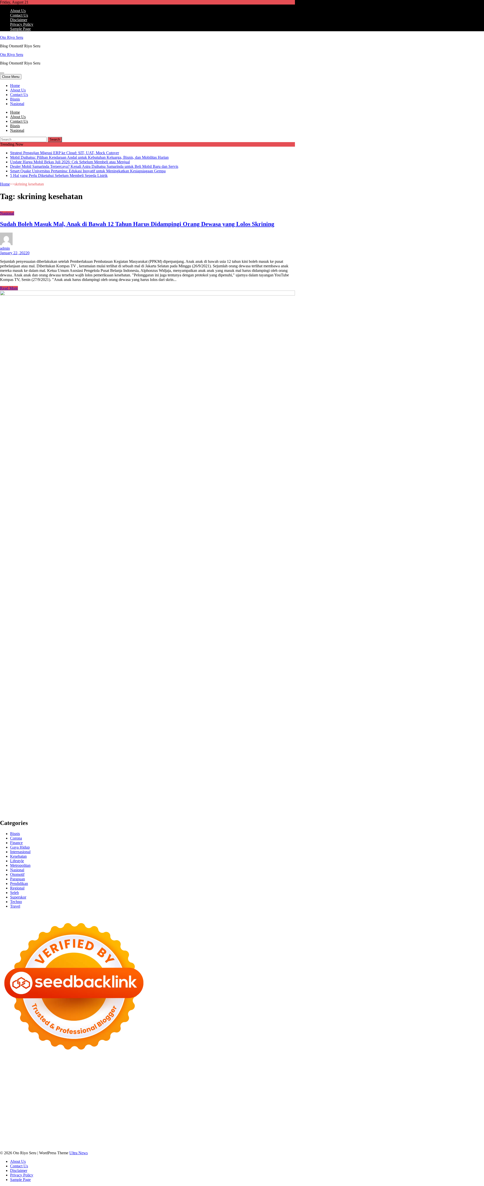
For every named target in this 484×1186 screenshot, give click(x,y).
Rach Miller (150, 1090)
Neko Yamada (281, 1067)
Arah (102, 1131)
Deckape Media (79, 1108)
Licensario (37, 1103)
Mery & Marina (250, 1085)
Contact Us (19, 15)
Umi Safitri (173, 1126)
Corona (16, 838)
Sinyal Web (228, 1121)
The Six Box (82, 1103)
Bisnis (15, 99)
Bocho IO (168, 1108)
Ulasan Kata (164, 1135)
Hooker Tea (115, 1094)
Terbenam (176, 1131)
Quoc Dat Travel (229, 1072)
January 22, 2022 (13, 253)
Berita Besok (271, 1121)
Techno (16, 902)
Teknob (212, 1112)
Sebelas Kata (58, 1126)
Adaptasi (284, 1126)
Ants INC (176, 1072)
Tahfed (276, 1112)
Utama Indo (246, 1081)
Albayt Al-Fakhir (256, 1072)
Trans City (227, 1112)
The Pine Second (24, 1094)
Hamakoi (35, 1085)
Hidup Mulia (90, 1090)
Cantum (265, 1131)
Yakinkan (22, 1140)
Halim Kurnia (152, 1126)
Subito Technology (233, 1067)
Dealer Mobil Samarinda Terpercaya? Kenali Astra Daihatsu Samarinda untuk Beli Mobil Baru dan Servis (94, 166)
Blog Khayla (48, 1121)
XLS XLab (279, 1103)
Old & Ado (203, 1103)
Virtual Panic (105, 1085)
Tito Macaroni (83, 1112)
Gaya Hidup (20, 847)
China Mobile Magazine (121, 1090)
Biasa (216, 1131)
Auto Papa (279, 1072)
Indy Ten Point (59, 1103)
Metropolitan (20, 865)
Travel (15, 906)
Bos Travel (176, 1112)
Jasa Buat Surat (56, 1085)
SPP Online (225, 1090)
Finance (16, 843)
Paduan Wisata (104, 1126)
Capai (102, 1135)
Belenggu (203, 1131)
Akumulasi (53, 1131)
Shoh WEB (162, 1085)
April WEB (134, 1081)
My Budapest (104, 1108)
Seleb (14, 892)
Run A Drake (126, 1108)
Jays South (104, 1081)
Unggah (114, 1135)
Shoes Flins (38, 1099)
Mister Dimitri (28, 1090)
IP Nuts (145, 1103)
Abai (12, 1131)
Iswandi (178, 1117)
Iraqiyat (6, 1099)
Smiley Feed (245, 1090)
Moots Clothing (81, 1085)
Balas (131, 1131)
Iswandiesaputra (127, 1117)
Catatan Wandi (247, 1117)
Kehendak (61, 1140)
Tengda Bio (95, 1094)
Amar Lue (165, 1094)
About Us (18, 11)
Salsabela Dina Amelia (130, 1121)
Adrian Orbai (266, 1090)
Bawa (162, 1131)
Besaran (248, 1135)
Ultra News (78, 1153)
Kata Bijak (41, 1081)
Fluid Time (283, 1094)
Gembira (7, 1140)
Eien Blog (272, 1085)
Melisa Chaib (281, 1076)
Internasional (20, 852)
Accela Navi (96, 1072)
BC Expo (128, 1099)
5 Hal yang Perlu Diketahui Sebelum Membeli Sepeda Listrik (59, 175)
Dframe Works (119, 1072)
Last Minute (276, 1099)
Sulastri (146, 1085)
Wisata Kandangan (74, 1121)
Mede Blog (242, 1094)
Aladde (168, 1081)
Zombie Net (181, 1085)
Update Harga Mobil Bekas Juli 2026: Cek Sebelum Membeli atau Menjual (70, 162)
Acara (271, 1126)
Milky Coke (183, 1103)
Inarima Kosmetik (14, 1103)
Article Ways (146, 1099)
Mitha (55, 1081)
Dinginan (216, 1135)
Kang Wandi (270, 1117)
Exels (179, 1090)
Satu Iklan (39, 1126)
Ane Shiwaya (201, 1094)
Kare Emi (182, 1094)
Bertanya (246, 1126)
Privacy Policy (21, 24)
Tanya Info (26, 1144)
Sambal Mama (224, 1081)
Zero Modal (56, 1072)
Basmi (121, 1131)
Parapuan (17, 879)
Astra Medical (104, 1103)
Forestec (201, 1108)
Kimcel (104, 1067)
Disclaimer (18, 20)
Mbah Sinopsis (73, 1081)
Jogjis (90, 1081)
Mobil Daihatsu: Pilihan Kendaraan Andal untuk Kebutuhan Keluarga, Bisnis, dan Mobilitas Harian (89, 157)
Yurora (5, 1081)
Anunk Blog (22, 1067)
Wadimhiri (159, 1072)
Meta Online (22, 1081)
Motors (5, 1067)
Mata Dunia (195, 1112)
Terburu (241, 1131)
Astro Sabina (32, 1076)
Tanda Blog (244, 1140)
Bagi (111, 1131)
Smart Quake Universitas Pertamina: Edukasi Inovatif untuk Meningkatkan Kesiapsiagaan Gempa (88, 171)
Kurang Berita (181, 1121)
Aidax (275, 1081)
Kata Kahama (106, 1076)
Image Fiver (88, 1067)
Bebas (190, 1131)
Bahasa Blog (224, 1140)
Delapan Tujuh (66, 1067)
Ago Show (70, 1090)
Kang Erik (245, 1112)
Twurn (69, 1076)
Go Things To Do (56, 1112)
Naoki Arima (253, 1108)
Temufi (131, 1094)
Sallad (286, 1085)
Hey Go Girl (158, 1067)
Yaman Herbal (11, 1108)
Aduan (289, 1131)
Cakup (278, 1131)
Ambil (39, 1131)
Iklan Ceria (141, 1076)
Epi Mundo (85, 1076)
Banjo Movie (148, 1108)
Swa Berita (242, 1076)
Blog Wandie (100, 1121)
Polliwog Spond (204, 1067)
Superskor (18, 897)
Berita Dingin (177, 1140)
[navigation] (242, 94)
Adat (4, 1131)
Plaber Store (36, 1072)
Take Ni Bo (76, 1072)
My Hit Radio (201, 1081)
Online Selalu (80, 1126)
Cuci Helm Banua (200, 1117)
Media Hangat (47, 1144)
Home (15, 85)
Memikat (282, 1135)
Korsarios (257, 1099)
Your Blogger (19, 1126)
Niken (30, 1117)
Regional (17, 888)
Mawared (241, 1099)
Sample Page (20, 29)
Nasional (17, 104)
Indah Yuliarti (193, 1126)
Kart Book (193, 1090)
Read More (9, 288)
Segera (36, 1140)
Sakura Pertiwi (128, 1126)
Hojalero (230, 1085)
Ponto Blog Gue (106, 1099)
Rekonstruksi (50, 1090)
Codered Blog (263, 1094)
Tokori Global (55, 1108)
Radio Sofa (91, 1117)
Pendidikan (19, 883)
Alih (29, 1131)
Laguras (167, 1090)
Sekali (47, 1140)
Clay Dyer (185, 1108)
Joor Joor (85, 1099)
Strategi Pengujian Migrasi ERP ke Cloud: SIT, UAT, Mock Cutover (64, 153)
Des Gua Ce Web (27, 1112)
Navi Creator (70, 1117)
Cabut (253, 1131)
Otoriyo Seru (162, 1103)
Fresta (119, 1081)
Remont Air (232, 1108)
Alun (21, 1131)
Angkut (81, 1131)
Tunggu (138, 1135)
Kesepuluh (79, 1140)
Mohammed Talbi (63, 1099)
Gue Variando (224, 1103)
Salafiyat (125, 1076)
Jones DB (131, 1112)
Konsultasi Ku (131, 1140)
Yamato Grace (180, 1076)
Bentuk (228, 1131)
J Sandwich (274, 1108)
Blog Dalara (53, 1076)
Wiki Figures (259, 1067)
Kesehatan (18, 856)
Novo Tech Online (207, 1085)
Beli (153, 1131)
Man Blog (16, 1117)
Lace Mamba (179, 1067)
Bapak (202, 1135)
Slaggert (182, 1081)
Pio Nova (20, 1099)
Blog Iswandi (26, 1121)
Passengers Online (200, 1072)
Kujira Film (147, 1094)
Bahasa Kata (70, 1144)
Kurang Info (159, 1121)
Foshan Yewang (12, 1072)
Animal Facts (246, 1103)
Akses (45, 1135)
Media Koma (249, 1121)
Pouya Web (222, 1094)
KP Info (263, 1081)
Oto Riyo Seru (11, 37)
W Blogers (159, 1076)
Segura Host (75, 1094)
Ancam (68, 1131)
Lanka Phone (122, 1067)
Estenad (20, 1085)
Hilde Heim (141, 1072)
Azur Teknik (43, 1067)
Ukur (149, 1135)
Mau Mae (262, 1112)
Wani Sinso (153, 1081)
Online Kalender (190, 1099)
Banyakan (233, 1135)
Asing (93, 1131)
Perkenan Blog (201, 1140)
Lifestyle (17, 861)
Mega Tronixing (51, 1094)
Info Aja (211, 1126)
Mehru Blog (223, 1076)
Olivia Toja (261, 1076)
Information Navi (109, 1112)
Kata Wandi (224, 1117)
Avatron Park (10, 1076)
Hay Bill (215, 1108)
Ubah (126, 1135)
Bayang (143, 1131)
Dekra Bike (167, 1099)
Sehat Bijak (228, 1126)
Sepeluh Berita (267, 1140)
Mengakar (31, 1135)
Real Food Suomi (219, 1099)
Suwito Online (47, 1117)
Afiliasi (259, 1126)
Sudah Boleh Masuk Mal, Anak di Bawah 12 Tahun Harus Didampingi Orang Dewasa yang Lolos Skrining (137, 224)
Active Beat (33, 1108)
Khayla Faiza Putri (156, 1117)
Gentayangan (185, 1135)
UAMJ (263, 1103)
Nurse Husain (128, 1085)
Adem (17, 1135)
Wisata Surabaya (153, 1112)
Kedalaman (265, 1135)
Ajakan (6, 1135)
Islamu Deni (202, 1076)
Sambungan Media (104, 1140)
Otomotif (17, 874)
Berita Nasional (206, 1121)
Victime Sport (127, 1103)
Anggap (57, 1135)
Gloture (209, 1090)
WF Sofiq (8, 1090)
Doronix (140, 1067)
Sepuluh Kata (155, 1140)
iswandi (107, 1117)
